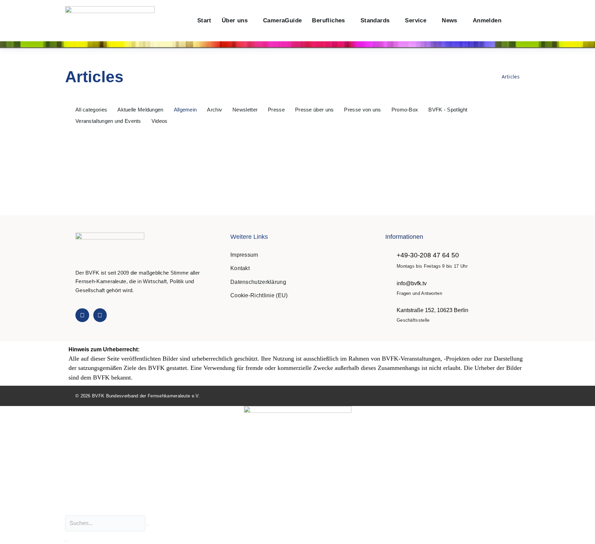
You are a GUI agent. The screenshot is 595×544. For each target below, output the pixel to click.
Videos (160, 121)
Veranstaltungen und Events (108, 121)
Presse (276, 110)
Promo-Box (405, 110)
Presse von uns (362, 110)
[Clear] (147, 525)
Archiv (214, 110)
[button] (514, 20)
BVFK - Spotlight (447, 110)
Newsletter (245, 110)
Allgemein (185, 110)
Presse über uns (314, 110)
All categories (91, 110)
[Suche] (65, 541)
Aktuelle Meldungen (140, 110)
